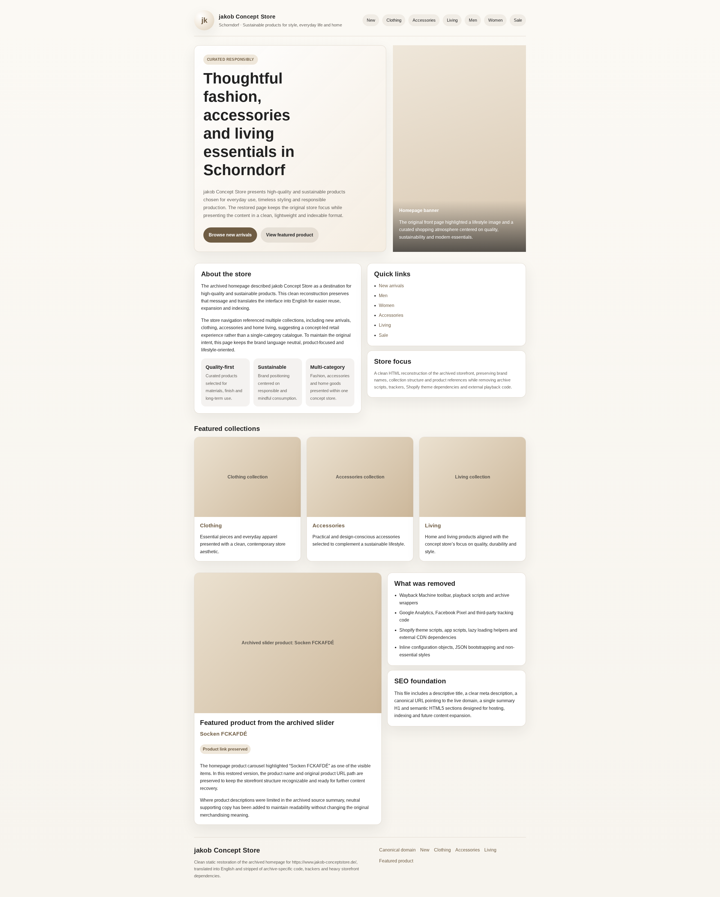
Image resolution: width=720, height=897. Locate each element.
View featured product (289, 234)
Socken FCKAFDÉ (223, 734)
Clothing (393, 20)
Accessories (424, 20)
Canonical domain (397, 850)
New (371, 20)
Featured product (396, 860)
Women (495, 20)
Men (473, 20)
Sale (518, 20)
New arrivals (391, 285)
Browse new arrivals (230, 234)
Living (452, 20)
